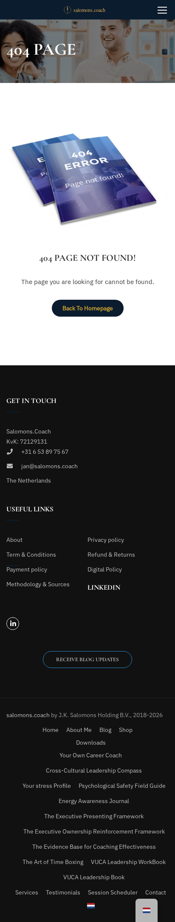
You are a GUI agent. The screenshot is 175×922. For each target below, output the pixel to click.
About (14, 540)
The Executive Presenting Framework (94, 816)
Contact (155, 892)
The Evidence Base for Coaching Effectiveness (94, 846)
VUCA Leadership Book (93, 877)
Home (50, 730)
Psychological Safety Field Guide (122, 785)
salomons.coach (28, 715)
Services (26, 892)
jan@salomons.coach (49, 466)
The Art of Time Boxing (53, 862)
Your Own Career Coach (90, 755)
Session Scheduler (113, 892)
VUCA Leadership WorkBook (128, 862)
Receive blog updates (87, 659)
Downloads (91, 742)
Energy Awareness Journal (94, 801)
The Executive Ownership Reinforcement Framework (94, 831)
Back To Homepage (87, 308)
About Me (79, 730)
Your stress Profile (47, 785)
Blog (105, 730)
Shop (126, 730)
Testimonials (63, 892)
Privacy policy (106, 540)
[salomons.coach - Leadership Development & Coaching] (90, 9)
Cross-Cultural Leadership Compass (94, 770)
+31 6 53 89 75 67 (44, 451)
